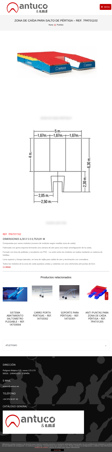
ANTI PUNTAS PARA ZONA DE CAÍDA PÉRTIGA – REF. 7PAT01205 (97, 317)
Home (51, 25)
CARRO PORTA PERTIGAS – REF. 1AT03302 (42, 315)
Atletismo (11, 345)
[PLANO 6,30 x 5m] (56, 177)
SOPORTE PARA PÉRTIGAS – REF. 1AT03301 (69, 315)
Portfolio (60, 25)
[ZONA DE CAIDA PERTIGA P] (56, 80)
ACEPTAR (57, 450)
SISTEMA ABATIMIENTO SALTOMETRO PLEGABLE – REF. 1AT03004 (15, 318)
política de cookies (41, 447)
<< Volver (7, 267)
